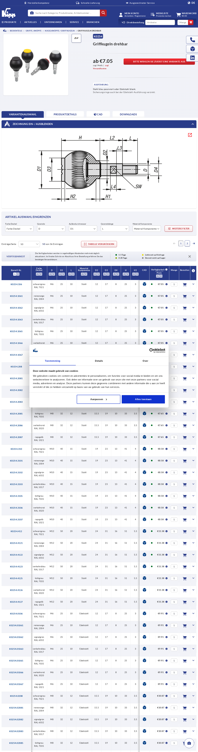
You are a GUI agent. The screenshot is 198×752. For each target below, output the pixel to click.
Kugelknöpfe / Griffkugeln (60, 31)
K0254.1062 (16, 308)
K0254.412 (16, 531)
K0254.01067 (16, 684)
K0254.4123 (16, 566)
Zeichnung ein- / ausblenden (32, 123)
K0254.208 (16, 366)
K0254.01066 (16, 672)
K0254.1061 (16, 296)
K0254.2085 (16, 413)
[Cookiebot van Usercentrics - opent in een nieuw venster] (151, 350)
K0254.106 (16, 284)
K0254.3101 (16, 460)
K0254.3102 (16, 472)
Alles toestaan (143, 399)
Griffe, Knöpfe (33, 31)
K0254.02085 (16, 743)
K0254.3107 (16, 519)
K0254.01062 (16, 637)
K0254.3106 (16, 508)
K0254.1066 (16, 343)
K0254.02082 (16, 719)
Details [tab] (99, 360)
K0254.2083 (16, 402)
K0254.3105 (16, 496)
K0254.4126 (16, 590)
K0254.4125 (16, 578)
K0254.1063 (16, 319)
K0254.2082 (16, 390)
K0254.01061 (16, 625)
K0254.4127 (16, 602)
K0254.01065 (16, 660)
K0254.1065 (16, 331)
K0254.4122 (16, 555)
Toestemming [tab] (52, 360)
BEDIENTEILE (15, 31)
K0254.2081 (16, 378)
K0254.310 (16, 449)
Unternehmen (53, 22)
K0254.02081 (16, 707)
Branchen (93, 22)
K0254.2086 (16, 425)
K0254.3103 (16, 484)
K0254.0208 (16, 696)
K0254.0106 (16, 613)
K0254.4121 (16, 543)
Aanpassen (96, 399)
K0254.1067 (16, 355)
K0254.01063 (16, 649)
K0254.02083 (16, 731)
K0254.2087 (16, 437)
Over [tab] (145, 360)
